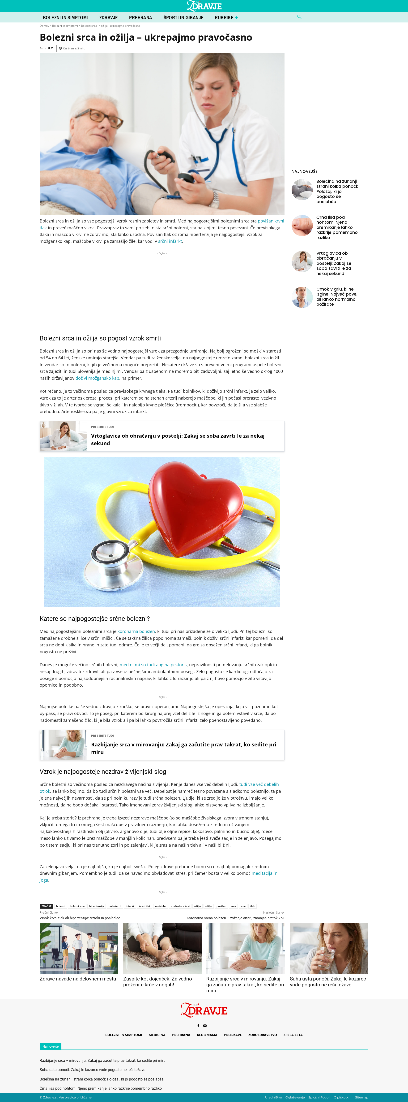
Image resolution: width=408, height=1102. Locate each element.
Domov (44, 26)
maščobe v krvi (180, 906)
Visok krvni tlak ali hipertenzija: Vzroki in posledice (80, 918)
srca (233, 906)
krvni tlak (144, 906)
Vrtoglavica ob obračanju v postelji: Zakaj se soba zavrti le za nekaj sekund (178, 439)
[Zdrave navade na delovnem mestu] (79, 948)
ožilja (197, 906)
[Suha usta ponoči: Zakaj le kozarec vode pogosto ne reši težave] (329, 948)
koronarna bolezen (136, 631)
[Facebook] (198, 1026)
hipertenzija (96, 906)
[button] (299, 17)
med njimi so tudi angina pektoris (153, 664)
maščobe (160, 906)
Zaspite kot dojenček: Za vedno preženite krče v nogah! (157, 982)
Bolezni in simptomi (65, 26)
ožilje (208, 906)
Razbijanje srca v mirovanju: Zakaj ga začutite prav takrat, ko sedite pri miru (183, 748)
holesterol (115, 906)
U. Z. (50, 48)
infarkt (130, 906)
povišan (221, 906)
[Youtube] (205, 1026)
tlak (252, 906)
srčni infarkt (170, 241)
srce (243, 906)
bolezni (60, 906)
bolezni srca (77, 906)
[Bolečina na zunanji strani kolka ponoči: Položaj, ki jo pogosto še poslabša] (302, 189)
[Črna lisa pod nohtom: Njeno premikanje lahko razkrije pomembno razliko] (302, 225)
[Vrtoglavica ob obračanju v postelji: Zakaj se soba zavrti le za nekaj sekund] (302, 261)
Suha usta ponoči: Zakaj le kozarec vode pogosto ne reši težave (328, 982)
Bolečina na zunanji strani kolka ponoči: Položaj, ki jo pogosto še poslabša (337, 191)
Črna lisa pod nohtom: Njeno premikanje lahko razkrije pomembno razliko (337, 227)
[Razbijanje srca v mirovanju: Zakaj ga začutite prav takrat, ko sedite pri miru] (245, 948)
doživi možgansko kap (97, 378)
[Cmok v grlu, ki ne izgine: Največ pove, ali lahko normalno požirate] (302, 297)
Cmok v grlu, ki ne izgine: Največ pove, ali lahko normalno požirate (336, 296)
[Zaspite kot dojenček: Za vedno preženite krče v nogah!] (162, 948)
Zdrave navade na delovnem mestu (78, 979)
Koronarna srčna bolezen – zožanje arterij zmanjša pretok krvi (235, 918)
